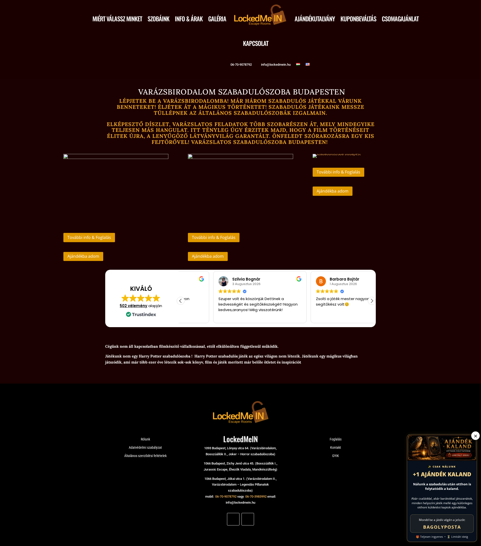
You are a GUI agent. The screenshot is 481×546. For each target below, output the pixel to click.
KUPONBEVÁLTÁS (358, 18)
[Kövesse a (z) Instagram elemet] (248, 519)
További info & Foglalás (89, 237)
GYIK (335, 456)
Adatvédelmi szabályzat (145, 447)
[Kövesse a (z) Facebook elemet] (233, 519)
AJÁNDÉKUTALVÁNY (315, 18)
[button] (372, 301)
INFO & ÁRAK (189, 18)
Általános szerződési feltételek (145, 456)
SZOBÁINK (158, 18)
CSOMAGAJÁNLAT (400, 18)
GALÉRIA (217, 18)
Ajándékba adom (83, 256)
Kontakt (335, 447)
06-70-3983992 (256, 496)
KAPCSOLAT (255, 43)
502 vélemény (133, 305)
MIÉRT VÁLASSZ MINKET (117, 18)
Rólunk (145, 439)
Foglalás (335, 439)
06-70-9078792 (225, 496)
